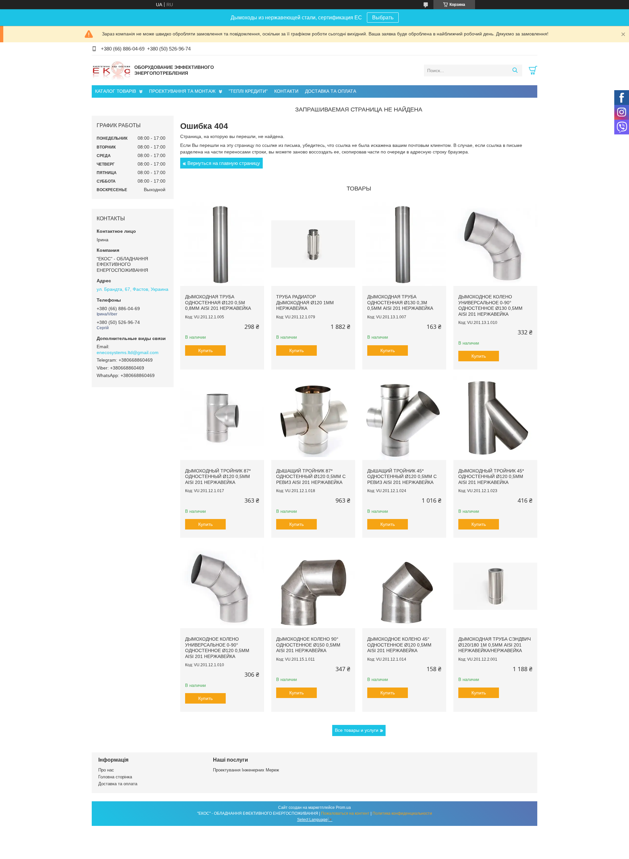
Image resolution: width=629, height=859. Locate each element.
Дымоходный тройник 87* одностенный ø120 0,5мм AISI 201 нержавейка (218, 476)
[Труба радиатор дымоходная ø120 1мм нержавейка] (313, 244)
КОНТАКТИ (286, 91)
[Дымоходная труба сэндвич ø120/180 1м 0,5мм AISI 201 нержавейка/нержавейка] (495, 586)
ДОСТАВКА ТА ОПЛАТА (330, 91)
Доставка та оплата (117, 783)
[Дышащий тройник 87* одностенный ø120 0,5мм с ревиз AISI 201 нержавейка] (313, 418)
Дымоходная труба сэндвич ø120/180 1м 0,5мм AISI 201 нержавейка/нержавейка (494, 644)
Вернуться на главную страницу (223, 163)
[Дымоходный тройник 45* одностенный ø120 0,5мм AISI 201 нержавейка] (495, 418)
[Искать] (514, 70)
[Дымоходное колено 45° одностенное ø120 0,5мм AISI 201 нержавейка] (404, 586)
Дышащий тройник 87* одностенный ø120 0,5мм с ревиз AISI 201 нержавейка (311, 476)
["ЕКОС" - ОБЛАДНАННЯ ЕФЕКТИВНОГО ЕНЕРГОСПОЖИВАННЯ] (111, 70)
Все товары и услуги (356, 730)
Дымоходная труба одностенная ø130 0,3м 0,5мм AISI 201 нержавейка (400, 302)
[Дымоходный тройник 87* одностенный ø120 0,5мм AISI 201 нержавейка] (222, 418)
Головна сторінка (115, 776)
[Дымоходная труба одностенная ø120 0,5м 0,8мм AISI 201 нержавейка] (222, 244)
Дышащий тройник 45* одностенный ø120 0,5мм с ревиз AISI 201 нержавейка (402, 476)
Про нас (106, 770)
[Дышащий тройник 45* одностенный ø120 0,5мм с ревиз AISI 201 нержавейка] (404, 418)
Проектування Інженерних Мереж (246, 770)
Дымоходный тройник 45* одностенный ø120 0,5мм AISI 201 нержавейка (491, 476)
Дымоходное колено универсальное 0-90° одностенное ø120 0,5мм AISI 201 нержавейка (217, 647)
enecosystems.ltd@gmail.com (128, 352)
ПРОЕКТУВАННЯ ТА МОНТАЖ (182, 91)
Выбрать (382, 17)
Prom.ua (343, 807)
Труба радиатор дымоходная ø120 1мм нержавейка (305, 302)
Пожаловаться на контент (345, 813)
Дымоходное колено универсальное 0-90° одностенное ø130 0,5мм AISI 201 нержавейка (490, 305)
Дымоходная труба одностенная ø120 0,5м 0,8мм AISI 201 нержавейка (218, 302)
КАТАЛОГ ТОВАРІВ (115, 91)
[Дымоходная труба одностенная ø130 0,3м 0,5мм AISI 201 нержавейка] (404, 244)
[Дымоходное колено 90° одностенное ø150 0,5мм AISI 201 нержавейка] (313, 586)
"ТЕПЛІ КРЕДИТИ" (248, 91)
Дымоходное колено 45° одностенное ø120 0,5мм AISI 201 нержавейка (399, 644)
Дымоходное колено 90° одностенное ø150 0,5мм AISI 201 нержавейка (308, 644)
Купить (205, 350)
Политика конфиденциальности (402, 813)
